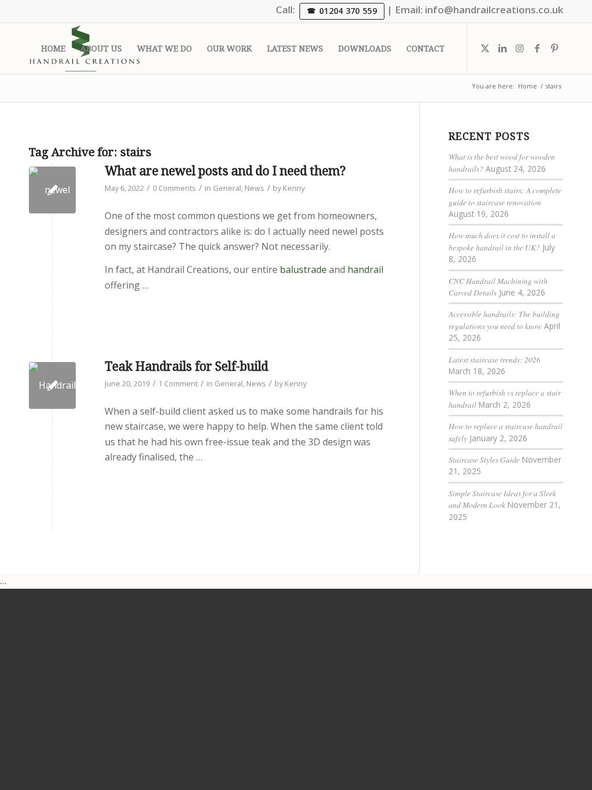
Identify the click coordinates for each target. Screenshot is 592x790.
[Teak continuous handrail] (52, 385)
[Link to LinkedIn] (502, 48)
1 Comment (178, 383)
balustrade (303, 269)
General (227, 188)
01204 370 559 (348, 10)
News (254, 188)
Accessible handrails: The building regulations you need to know (504, 319)
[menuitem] (53, 48)
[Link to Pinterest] (554, 48)
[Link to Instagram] (519, 48)
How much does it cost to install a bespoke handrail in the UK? (502, 241)
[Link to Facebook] (537, 48)
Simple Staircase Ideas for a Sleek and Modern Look (502, 499)
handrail (365, 269)
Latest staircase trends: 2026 (495, 359)
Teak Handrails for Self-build (186, 366)
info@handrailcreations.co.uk (494, 9)
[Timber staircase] (52, 190)
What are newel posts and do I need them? (225, 171)
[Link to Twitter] (485, 48)
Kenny (294, 188)
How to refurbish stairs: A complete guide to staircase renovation (505, 195)
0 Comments (174, 188)
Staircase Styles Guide (484, 459)
